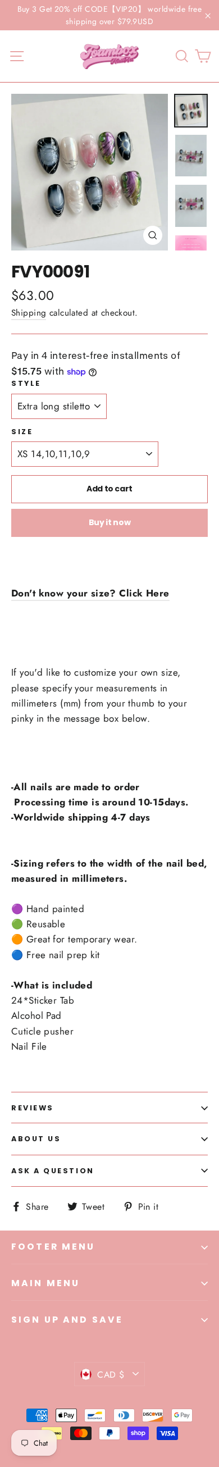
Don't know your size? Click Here (90, 593)
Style (26, 383)
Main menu (45, 1283)
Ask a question (52, 1171)
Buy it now (110, 522)
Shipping (28, 313)
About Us (36, 1138)
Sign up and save (67, 1319)
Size (22, 431)
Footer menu (53, 1246)
